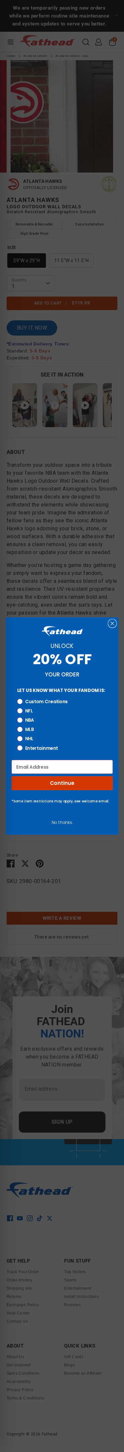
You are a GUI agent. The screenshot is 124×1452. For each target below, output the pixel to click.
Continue (62, 783)
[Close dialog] (112, 623)
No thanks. (62, 822)
